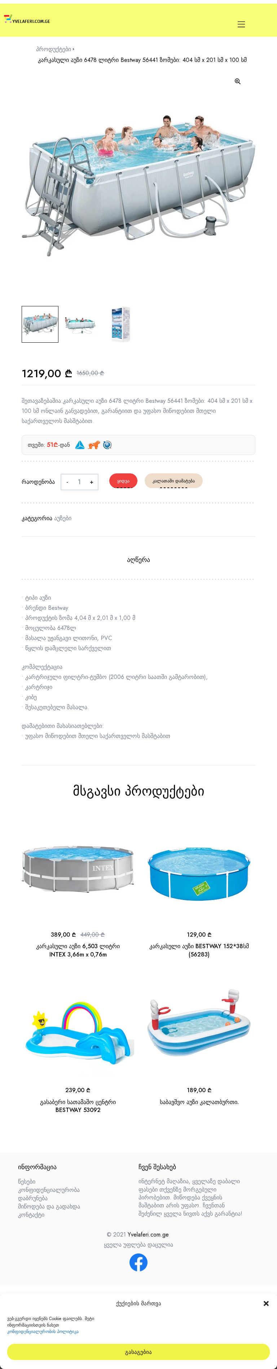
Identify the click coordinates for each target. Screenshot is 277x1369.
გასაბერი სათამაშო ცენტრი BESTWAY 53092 (78, 1106)
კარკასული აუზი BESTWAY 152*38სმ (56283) (199, 950)
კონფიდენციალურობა (49, 1190)
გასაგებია (138, 1352)
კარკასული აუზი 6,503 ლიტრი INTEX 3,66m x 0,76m (78, 950)
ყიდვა (123, 481)
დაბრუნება (33, 1198)
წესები (26, 1181)
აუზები (62, 518)
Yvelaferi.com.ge (148, 1234)
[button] (266, 1303)
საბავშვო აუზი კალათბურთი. (199, 1102)
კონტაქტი (31, 1215)
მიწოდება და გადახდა (49, 1206)
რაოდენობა (38, 482)
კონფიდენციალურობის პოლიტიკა (43, 1331)
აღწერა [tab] (138, 559)
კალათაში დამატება (174, 481)
